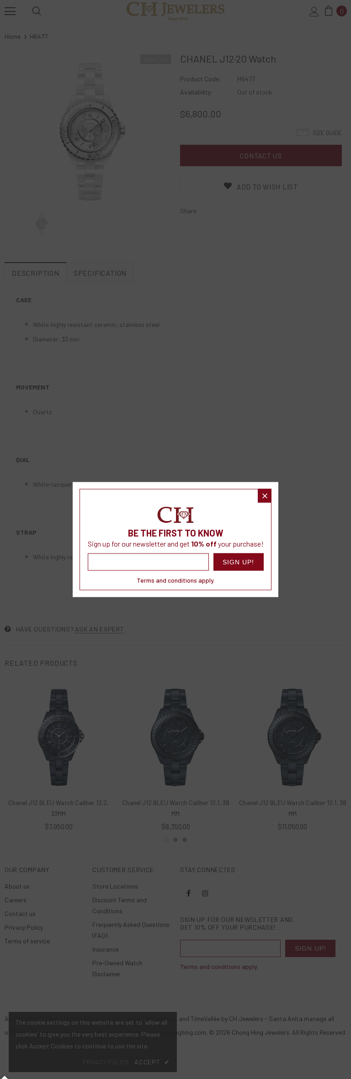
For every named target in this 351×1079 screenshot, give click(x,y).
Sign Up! (238, 562)
